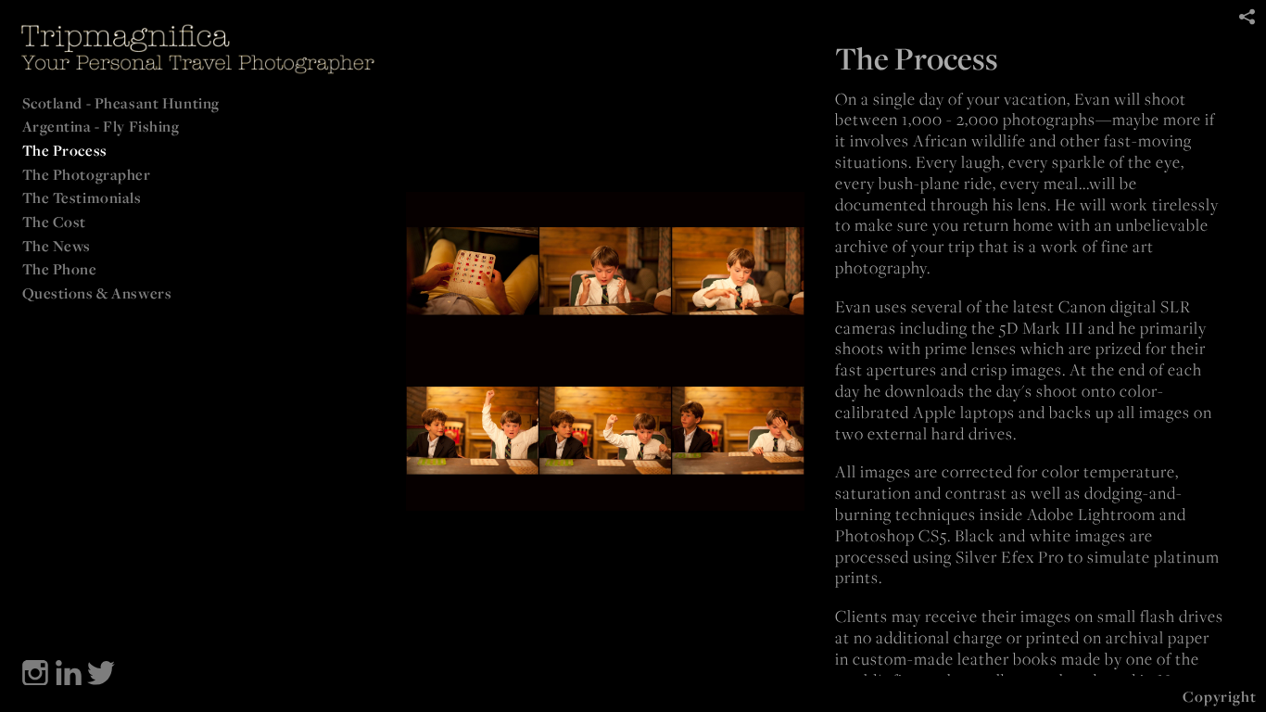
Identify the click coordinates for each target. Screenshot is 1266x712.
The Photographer (86, 174)
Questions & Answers (97, 293)
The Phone (59, 269)
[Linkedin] (68, 673)
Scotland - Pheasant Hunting (121, 103)
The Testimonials (82, 197)
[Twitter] (101, 673)
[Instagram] (35, 673)
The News (57, 245)
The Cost (54, 221)
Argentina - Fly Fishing (101, 126)
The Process (65, 150)
